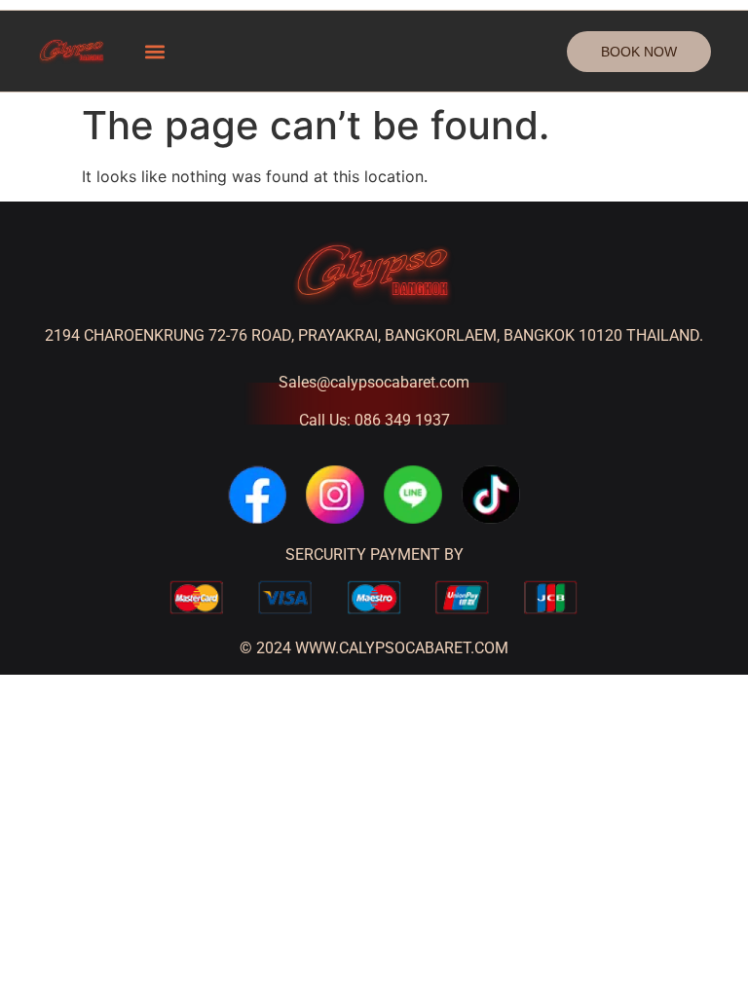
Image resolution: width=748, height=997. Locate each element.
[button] (154, 51)
